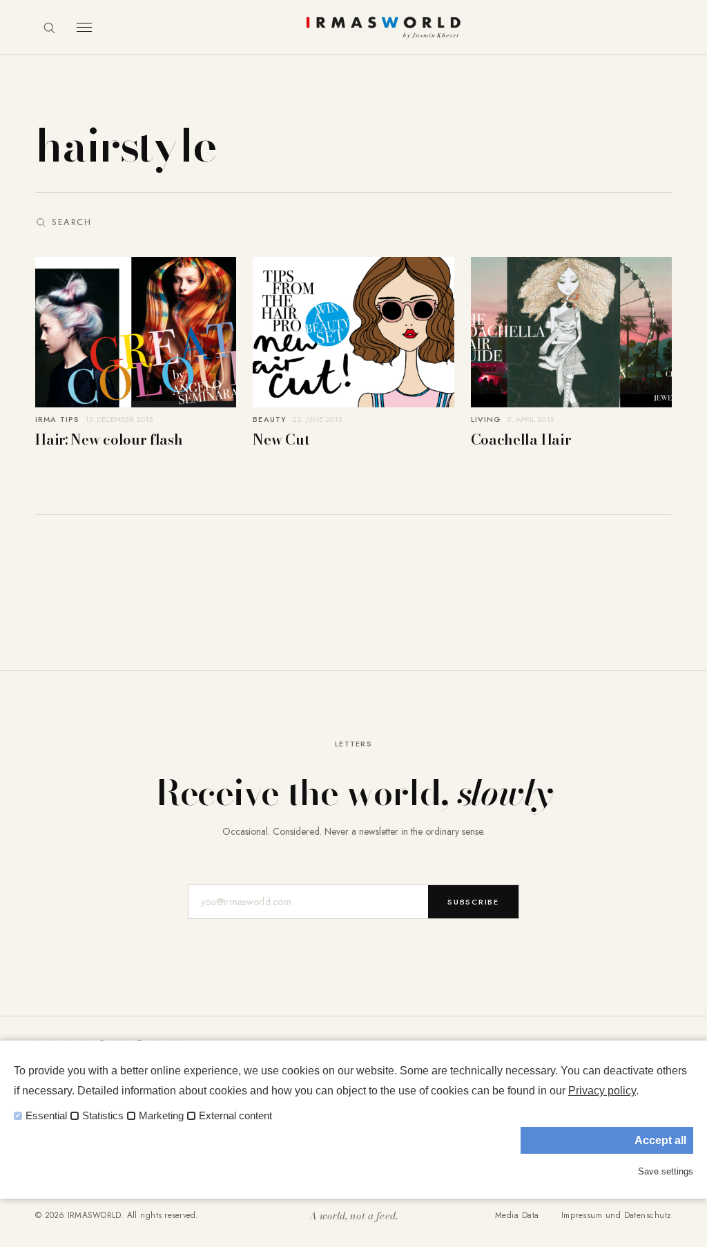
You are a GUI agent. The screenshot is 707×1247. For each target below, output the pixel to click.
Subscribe (473, 901)
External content (235, 1116)
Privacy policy (602, 1090)
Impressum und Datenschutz (616, 1215)
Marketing (161, 1116)
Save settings (665, 1171)
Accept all (660, 1140)
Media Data (517, 1215)
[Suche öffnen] (49, 27)
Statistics (103, 1116)
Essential (46, 1116)
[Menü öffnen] (84, 27)
